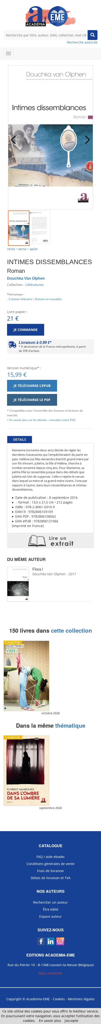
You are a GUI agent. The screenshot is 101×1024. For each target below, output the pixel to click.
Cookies (59, 999)
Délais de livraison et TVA (50, 878)
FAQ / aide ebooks (50, 856)
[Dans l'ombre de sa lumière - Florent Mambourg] (50, 770)
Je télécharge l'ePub (32, 385)
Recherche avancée (82, 42)
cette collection (71, 630)
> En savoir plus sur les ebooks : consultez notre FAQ (41, 420)
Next (86, 136)
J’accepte (71, 1020)
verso (22, 249)
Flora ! (37, 569)
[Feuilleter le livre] (50, 540)
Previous (15, 136)
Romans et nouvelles (48, 299)
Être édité (50, 909)
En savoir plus (50, 1020)
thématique (70, 725)
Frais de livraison (50, 871)
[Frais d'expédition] (12, 346)
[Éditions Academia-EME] (51, 16)
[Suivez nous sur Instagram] (60, 941)
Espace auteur (50, 916)
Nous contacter (50, 973)
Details (19, 439)
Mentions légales (81, 999)
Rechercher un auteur (50, 902)
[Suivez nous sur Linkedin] (50, 941)
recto (11, 249)
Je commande (26, 329)
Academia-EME (38, 999)
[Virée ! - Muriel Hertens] (50, 676)
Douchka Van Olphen (26, 278)
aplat (34, 249)
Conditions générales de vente (50, 863)
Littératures (34, 284)
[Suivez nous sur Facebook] (41, 941)
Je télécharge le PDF (32, 399)
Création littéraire (20, 299)
